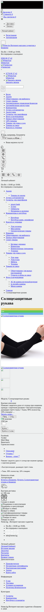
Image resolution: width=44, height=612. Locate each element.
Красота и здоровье (14, 128)
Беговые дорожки (18, 244)
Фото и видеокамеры (14, 116)
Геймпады (15, 209)
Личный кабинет (8, 31)
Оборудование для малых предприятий (21, 272)
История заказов (8, 548)
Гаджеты (9, 596)
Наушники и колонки (20, 211)
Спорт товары (12, 101)
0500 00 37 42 (6, 58)
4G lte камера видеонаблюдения (24, 282)
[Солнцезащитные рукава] (12, 316)
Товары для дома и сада (16, 123)
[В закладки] (4, 426)
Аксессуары (11, 112)
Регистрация (11, 35)
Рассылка (5, 553)
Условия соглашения (14, 585)
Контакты (5, 555)
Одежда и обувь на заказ (21, 275)
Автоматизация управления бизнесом (21, 103)
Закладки (5, 551)
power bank (15, 204)
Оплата (9, 26)
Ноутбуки (15, 218)
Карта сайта (11, 572)
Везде (8, 94)
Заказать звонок (12, 82)
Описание (10, 451)
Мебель (14, 262)
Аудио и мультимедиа (15, 110)
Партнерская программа (16, 568)
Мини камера (16, 286)
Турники (14, 251)
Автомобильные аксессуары (17, 105)
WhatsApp (5, 63)
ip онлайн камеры (18, 284)
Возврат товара (7, 557)
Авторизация (11, 37)
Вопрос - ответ (13, 456)
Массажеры (15, 229)
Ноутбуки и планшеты (15, 600)
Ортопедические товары (21, 231)
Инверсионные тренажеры (22, 249)
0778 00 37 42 (11, 73)
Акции (9, 97)
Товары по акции (18, 195)
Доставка (10, 24)
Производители (12, 564)
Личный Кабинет (8, 546)
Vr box (13, 206)
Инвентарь (15, 246)
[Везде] (3, 89)
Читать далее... (7, 414)
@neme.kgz (5, 67)
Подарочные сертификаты (17, 566)
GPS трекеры (11, 121)
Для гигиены (16, 226)
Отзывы (10, 454)
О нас (8, 581)
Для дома (14, 257)
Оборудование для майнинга (18, 99)
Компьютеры (11, 108)
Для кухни (15, 260)
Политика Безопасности (16, 587)
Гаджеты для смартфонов (16, 114)
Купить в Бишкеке (8, 480)
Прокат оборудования (15, 119)
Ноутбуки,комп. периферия (22, 220)
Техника (14, 264)
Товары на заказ (12, 125)
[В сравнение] (2, 426)
